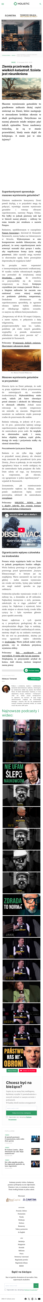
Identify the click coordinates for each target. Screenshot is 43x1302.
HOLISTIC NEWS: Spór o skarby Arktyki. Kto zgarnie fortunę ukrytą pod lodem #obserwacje (21, 506)
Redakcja (21, 1241)
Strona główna (6, 55)
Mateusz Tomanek (9, 679)
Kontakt (21, 1247)
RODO (21, 1266)
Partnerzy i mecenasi (21, 1257)
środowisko (10, 642)
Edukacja (21, 1220)
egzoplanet (7, 498)
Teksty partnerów (22, 1229)
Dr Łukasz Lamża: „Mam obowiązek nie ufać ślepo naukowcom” (14, 1151)
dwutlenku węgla (11, 278)
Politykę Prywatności (30, 1290)
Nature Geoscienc (10, 233)
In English (21, 1232)
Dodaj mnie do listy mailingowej (21, 1113)
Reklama (21, 1250)
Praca (21, 1253)
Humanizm (21, 1214)
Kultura (21, 1223)
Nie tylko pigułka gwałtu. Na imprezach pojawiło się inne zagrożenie (15, 1164)
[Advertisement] (21, 165)
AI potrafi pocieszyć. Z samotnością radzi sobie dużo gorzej (14, 1139)
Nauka (13, 55)
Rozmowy (21, 1226)
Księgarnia (21, 1244)
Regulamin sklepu (21, 1263)
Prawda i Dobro (21, 1211)
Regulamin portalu (21, 1260)
